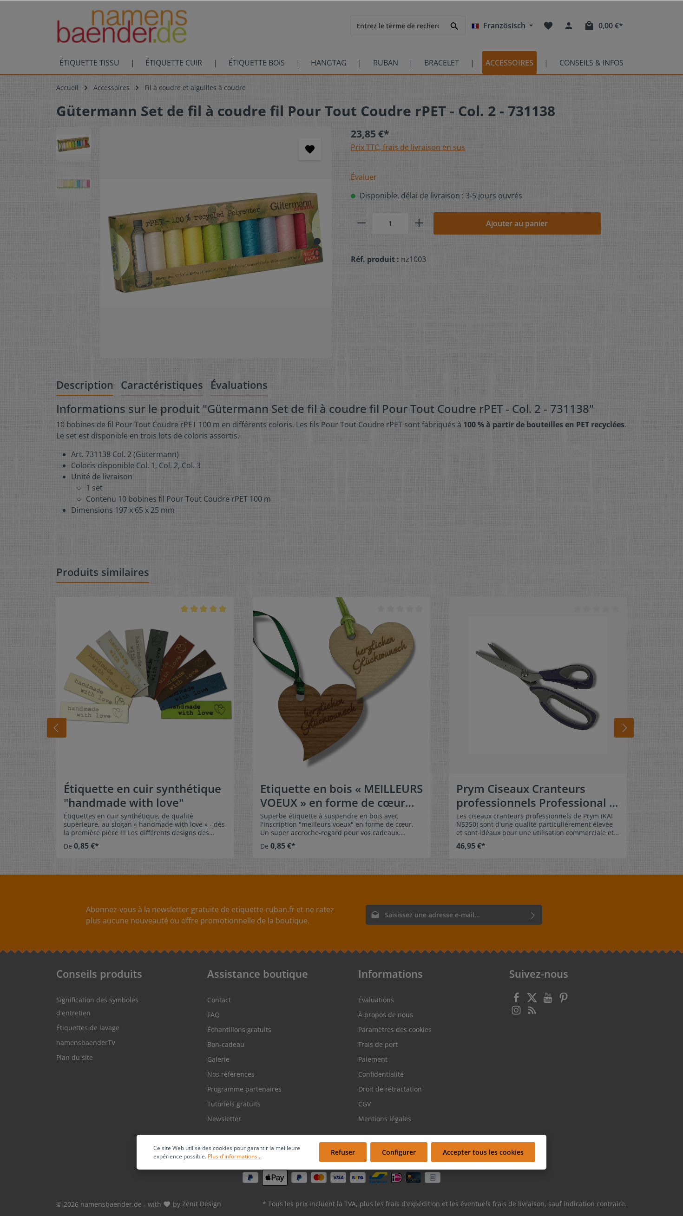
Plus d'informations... (235, 1156)
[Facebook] (517, 1000)
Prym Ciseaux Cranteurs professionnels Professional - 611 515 (534, 796)
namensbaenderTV (85, 1042)
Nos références (231, 1074)
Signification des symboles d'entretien (97, 1006)
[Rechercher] (455, 25)
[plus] (419, 223)
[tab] (84, 385)
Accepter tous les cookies (483, 1152)
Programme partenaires (244, 1089)
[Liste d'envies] (548, 25)
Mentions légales (384, 1118)
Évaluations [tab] (239, 385)
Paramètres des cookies (395, 1029)
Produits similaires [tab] (102, 572)
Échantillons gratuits (239, 1029)
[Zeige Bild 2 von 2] (317, 252)
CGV (364, 1103)
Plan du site (74, 1057)
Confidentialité (381, 1074)
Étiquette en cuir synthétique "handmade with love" (142, 796)
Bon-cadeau (225, 1044)
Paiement (372, 1059)
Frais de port (378, 1044)
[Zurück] (56, 728)
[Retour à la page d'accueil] (122, 26)
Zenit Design (201, 1203)
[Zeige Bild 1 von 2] (317, 241)
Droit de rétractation (390, 1089)
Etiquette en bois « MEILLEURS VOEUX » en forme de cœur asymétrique (341, 796)
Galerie (218, 1059)
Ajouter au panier (517, 223)
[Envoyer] (533, 915)
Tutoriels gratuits (234, 1103)
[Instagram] (517, 1012)
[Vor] (624, 728)
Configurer (399, 1152)
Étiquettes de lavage (87, 1027)
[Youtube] (549, 1000)
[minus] (361, 223)
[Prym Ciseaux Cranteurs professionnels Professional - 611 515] (538, 686)
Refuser (343, 1152)
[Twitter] (533, 1000)
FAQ (213, 1014)
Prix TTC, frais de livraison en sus (408, 147)
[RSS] (532, 1012)
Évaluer (364, 177)
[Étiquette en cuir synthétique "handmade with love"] (145, 686)
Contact (219, 999)
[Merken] (310, 149)
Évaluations (376, 999)
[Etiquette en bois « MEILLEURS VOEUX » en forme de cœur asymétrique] (342, 686)
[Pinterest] (563, 1000)
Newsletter (224, 1118)
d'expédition (420, 1203)
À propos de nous (385, 1014)
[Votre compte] (568, 25)
